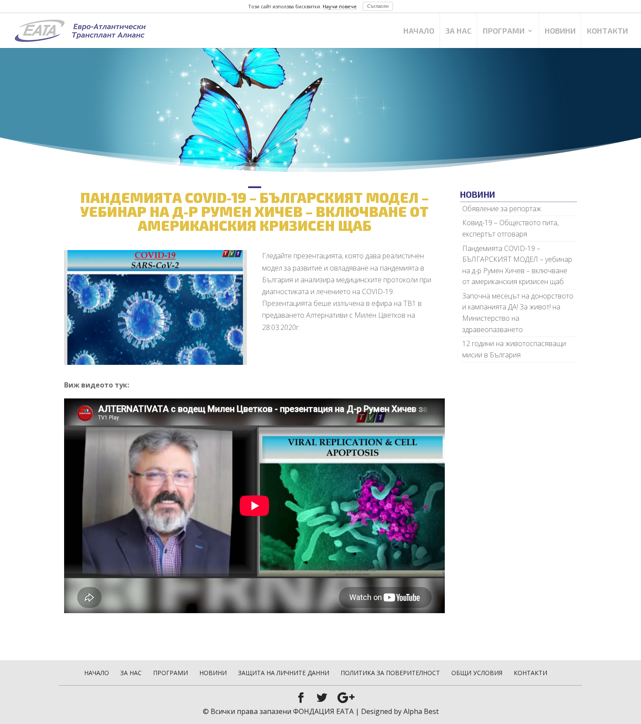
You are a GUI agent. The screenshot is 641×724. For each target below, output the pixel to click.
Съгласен (378, 6)
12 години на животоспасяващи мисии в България (514, 349)
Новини (560, 31)
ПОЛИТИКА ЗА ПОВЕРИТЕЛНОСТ (390, 673)
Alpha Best (421, 711)
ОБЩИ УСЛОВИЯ (476, 673)
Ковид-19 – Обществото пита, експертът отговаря (510, 228)
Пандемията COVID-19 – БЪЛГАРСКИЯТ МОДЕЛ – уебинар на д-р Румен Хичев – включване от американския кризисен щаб (517, 265)
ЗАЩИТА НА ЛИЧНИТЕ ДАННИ (283, 673)
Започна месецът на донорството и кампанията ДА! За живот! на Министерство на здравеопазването (517, 312)
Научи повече (340, 6)
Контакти (607, 31)
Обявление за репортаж (501, 208)
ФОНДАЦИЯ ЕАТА (323, 711)
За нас (458, 31)
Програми (504, 31)
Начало (418, 31)
